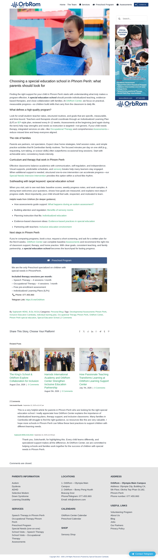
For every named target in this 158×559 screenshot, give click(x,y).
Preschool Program (21, 525)
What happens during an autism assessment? (71, 204)
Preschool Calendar (71, 518)
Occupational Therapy (61, 129)
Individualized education (55, 215)
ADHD (15, 489)
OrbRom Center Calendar (74, 515)
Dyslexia (16, 486)
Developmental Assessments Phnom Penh (88, 312)
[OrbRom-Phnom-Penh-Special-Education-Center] (26, 2)
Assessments (100, 129)
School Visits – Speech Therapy (28, 532)
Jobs (113, 522)
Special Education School (48, 318)
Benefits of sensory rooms (60, 210)
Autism (15, 483)
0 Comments (33, 384)
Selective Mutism (20, 493)
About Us (115, 515)
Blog (113, 518)
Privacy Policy (118, 528)
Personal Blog (57, 312)
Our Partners (117, 525)
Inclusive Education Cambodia (23, 315)
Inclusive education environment (55, 227)
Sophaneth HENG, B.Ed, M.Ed (25, 312)
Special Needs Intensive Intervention (28, 175)
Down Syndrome (20, 496)
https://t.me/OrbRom (35, 300)
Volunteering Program (121, 512)
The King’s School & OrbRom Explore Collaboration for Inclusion (24, 359)
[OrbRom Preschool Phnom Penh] (89, 269)
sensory (58, 169)
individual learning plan (47, 315)
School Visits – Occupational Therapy (26, 537)
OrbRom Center (74, 101)
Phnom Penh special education (23, 318)
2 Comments (66, 318)
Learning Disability (21, 499)
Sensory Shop (68, 534)
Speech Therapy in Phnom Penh (28, 515)
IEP (19, 122)
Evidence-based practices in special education (72, 221)
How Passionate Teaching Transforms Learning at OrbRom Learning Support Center (94, 359)
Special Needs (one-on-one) (26, 528)
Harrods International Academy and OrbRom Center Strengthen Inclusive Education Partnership (59, 359)
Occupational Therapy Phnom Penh (73, 315)
